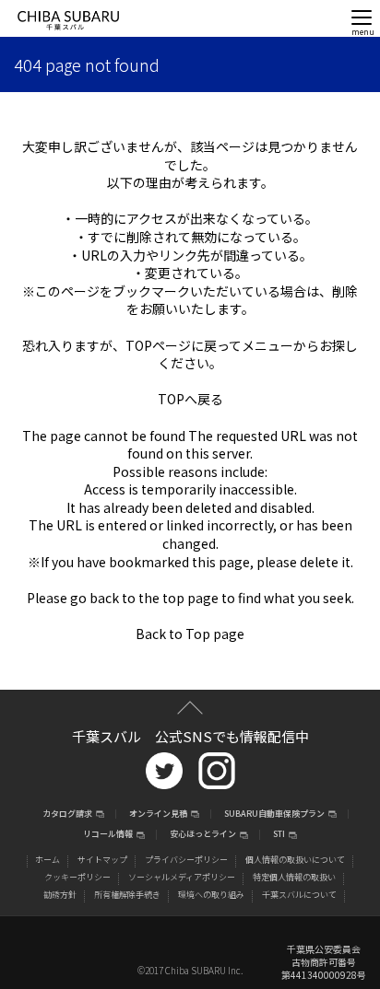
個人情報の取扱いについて (295, 860)
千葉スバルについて (299, 895)
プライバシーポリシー (186, 860)
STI (279, 835)
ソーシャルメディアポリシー (181, 877)
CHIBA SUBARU (68, 20)
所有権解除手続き (127, 895)
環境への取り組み (211, 895)
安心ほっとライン (203, 835)
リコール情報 (108, 835)
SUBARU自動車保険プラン (274, 814)
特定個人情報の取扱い (294, 877)
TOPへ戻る (190, 399)
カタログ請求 (67, 814)
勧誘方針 (60, 895)
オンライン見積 (158, 814)
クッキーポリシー (77, 877)
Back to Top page (190, 633)
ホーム (47, 860)
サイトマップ (102, 860)
